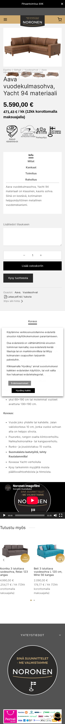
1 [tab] (31, 600)
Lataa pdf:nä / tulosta (20, 296)
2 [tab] (34, 600)
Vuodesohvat (31, 69)
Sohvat (17, 69)
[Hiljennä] (55, 515)
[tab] (31, 155)
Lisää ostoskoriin (32, 265)
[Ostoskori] (60, 19)
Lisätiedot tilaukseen (16, 224)
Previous (10, 53)
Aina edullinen (25, 558)
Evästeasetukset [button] (19, 383)
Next (54, 53)
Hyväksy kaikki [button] (23, 390)
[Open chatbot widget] (57, 716)
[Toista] (4, 515)
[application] (32, 500)
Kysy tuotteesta (18, 278)
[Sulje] (62, 4)
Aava (17, 292)
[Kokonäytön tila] (60, 515)
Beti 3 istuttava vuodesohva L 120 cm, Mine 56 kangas (48, 571)
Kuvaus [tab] (32, 321)
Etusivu (7, 69)
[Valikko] (5, 19)
